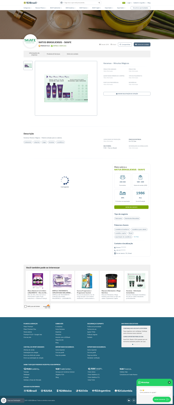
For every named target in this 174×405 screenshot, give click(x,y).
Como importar (60, 350)
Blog (149, 3)
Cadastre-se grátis (139, 3)
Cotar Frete (91, 380)
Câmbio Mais (124, 372)
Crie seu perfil (59, 352)
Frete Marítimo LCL (94, 375)
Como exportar (92, 350)
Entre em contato (131, 207)
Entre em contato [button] (72, 54)
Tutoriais (26, 372)
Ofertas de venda (29, 350)
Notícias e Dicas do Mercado (32, 380)
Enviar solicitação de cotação (128, 93)
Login (129, 3)
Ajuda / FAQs (91, 332)
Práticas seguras (92, 334)
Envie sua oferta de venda (32, 355)
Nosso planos (28, 332)
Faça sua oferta (92, 355)
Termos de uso (91, 329)
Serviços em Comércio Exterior (65, 372)
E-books (26, 377)
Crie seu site (27, 337)
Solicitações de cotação (31, 352)
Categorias (27, 8)
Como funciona (60, 329)
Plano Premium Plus (30, 329)
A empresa (58, 327)
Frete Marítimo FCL (94, 377)
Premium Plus (45, 46)
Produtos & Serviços (53, 54)
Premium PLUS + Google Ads (33, 334)
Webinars (26, 375)
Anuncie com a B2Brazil (62, 337)
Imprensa (58, 332)
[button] (31, 2)
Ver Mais (136, 237)
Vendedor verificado (93, 358)
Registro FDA (60, 375)
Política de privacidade (94, 327)
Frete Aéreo (91, 372)
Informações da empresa (34, 54)
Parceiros (58, 334)
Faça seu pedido (60, 355)
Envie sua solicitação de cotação (33, 358)
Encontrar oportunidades (140, 8)
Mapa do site (59, 340)
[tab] (28, 65)
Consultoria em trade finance (128, 375)
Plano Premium (28, 327)
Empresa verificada (59, 46)
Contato (89, 337)
